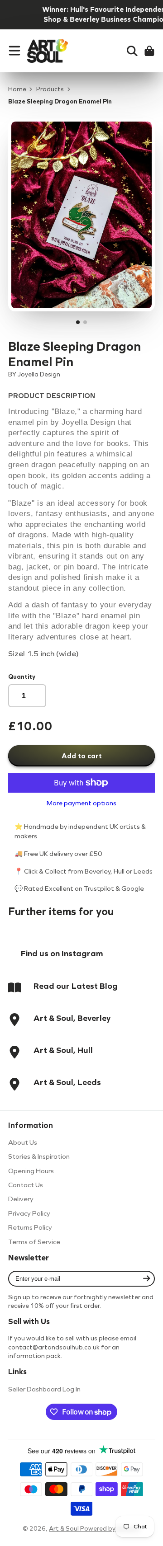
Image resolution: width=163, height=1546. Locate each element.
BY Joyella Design (34, 374)
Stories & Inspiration (39, 1156)
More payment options (81, 803)
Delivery (21, 1199)
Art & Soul (64, 1528)
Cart (149, 51)
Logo (47, 51)
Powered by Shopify (110, 1528)
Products (50, 89)
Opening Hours (31, 1171)
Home (17, 89)
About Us (22, 1142)
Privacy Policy (29, 1213)
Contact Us (25, 1185)
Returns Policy (30, 1227)
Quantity (21, 677)
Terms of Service (34, 1242)
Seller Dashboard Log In (44, 1389)
